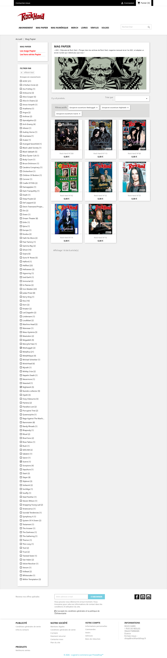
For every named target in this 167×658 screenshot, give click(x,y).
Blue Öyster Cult (31, 155)
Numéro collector (31, 391)
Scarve (27, 461)
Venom (27, 567)
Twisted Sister (30, 556)
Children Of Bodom (32, 175)
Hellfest (28, 265)
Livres (84, 27)
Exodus (27, 234)
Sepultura (28, 469)
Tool (26, 548)
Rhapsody (28, 430)
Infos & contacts (22, 630)
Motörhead (29, 363)
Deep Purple (29, 199)
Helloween (28, 269)
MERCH (74, 27)
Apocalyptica (29, 120)
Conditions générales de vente (28, 626)
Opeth (27, 395)
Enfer (26, 222)
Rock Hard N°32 (100, 195)
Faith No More (30, 238)
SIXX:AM (28, 450)
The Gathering (30, 536)
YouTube (142, 596)
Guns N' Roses (30, 257)
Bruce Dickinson (31, 163)
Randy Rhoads (30, 426)
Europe (27, 230)
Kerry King (28, 297)
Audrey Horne (30, 132)
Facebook (136, 596)
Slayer (26, 477)
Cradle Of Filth (30, 183)
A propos (54, 633)
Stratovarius (29, 508)
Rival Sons (28, 438)
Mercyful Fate (30, 344)
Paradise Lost (30, 406)
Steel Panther (29, 497)
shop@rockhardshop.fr (135, 638)
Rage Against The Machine (33, 418)
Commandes (90, 629)
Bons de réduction (92, 639)
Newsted (28, 383)
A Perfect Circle (30, 85)
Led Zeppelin (29, 312)
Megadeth (28, 340)
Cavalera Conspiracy (32, 167)
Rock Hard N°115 (100, 153)
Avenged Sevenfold (32, 144)
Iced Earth (28, 277)
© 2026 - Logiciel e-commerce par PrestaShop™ (83, 655)
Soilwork (28, 485)
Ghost (27, 250)
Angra (26, 112)
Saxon (26, 457)
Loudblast (28, 320)
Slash (26, 473)
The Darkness (30, 532)
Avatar (27, 140)
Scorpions (28, 465)
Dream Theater (30, 218)
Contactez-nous (23, 3)
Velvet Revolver (30, 563)
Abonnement (26, 27)
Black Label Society (32, 148)
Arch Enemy (29, 124)
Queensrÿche (29, 414)
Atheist (27, 128)
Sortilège (28, 489)
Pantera (27, 403)
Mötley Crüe (29, 371)
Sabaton (27, 454)
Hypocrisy (28, 273)
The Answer (29, 528)
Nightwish (28, 387)
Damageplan (29, 187)
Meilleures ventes (23, 650)
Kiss (26, 301)
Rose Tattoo (29, 442)
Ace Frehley (29, 89)
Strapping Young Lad (33, 505)
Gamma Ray (29, 246)
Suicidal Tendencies (32, 512)
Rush (26, 446)
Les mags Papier (28, 51)
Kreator (27, 308)
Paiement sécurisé (58, 636)
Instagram (148, 596)
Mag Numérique (59, 27)
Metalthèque (29, 355)
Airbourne (28, 93)
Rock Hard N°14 (66, 237)
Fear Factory (29, 242)
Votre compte (92, 622)
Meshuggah (29, 348)
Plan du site (55, 642)
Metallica (28, 352)
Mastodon (28, 336)
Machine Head (30, 324)
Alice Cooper (29, 97)
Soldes (105, 27)
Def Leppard (29, 202)
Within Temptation (32, 579)
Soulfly (27, 493)
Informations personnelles (96, 626)
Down (26, 214)
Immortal (28, 281)
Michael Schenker (31, 359)
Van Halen (28, 559)
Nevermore (29, 379)
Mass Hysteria (30, 332)
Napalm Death (30, 375)
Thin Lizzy (28, 544)
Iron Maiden (30, 289)
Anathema (28, 108)
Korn (26, 304)
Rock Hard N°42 (66, 195)
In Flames (28, 285)
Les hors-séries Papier (30, 54)
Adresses (89, 636)
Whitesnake (29, 575)
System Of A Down (32, 520)
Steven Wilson (30, 501)
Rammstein (29, 422)
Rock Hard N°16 (100, 237)
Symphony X (29, 516)
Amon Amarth (30, 104)
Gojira (26, 253)
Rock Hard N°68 (134, 153)
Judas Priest (29, 293)
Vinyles (95, 27)
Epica (26, 226)
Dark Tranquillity (31, 191)
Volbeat (27, 571)
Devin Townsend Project (33, 206)
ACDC (27, 81)
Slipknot (27, 481)
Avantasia (28, 136)
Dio (25, 210)
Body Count (29, 159)
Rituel (26, 434)
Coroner (27, 179)
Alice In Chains (30, 100)
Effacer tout (27, 72)
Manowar (28, 328)
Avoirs (87, 632)
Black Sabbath (30, 151)
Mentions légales (57, 626)
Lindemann (29, 316)
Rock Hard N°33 (134, 195)
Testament (28, 524)
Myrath (27, 367)
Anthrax (27, 116)
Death (26, 195)
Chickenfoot (29, 171)
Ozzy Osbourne (30, 399)
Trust (26, 552)
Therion (27, 540)
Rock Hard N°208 (66, 153)
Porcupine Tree (30, 410)
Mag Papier (42, 27)
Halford (27, 261)
